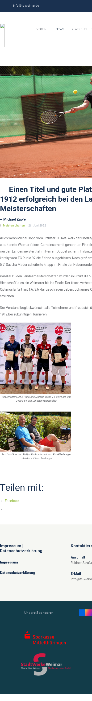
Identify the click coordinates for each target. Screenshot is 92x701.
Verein (41, 29)
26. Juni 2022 (37, 225)
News (60, 29)
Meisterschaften (14, 225)
